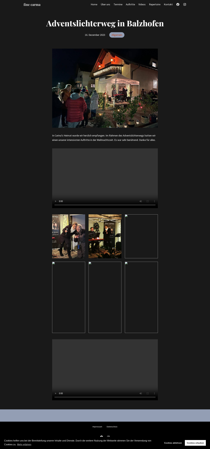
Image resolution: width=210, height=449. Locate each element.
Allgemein (117, 34)
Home (94, 4)
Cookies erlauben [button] (195, 443)
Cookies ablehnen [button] (173, 443)
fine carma (32, 4)
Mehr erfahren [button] (24, 444)
